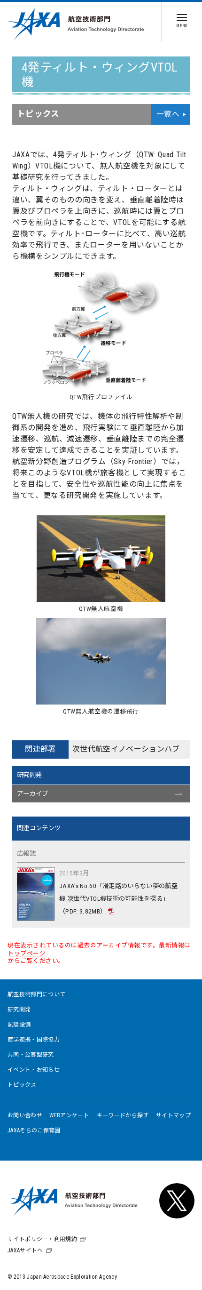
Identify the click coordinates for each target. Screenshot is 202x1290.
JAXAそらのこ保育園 (34, 1130)
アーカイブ (32, 793)
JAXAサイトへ (25, 1250)
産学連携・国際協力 (34, 1039)
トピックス (22, 1085)
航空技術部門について (36, 994)
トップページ (27, 953)
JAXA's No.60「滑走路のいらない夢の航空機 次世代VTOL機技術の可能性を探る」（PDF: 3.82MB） (118, 898)
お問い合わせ (25, 1115)
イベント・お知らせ (34, 1069)
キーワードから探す (123, 1115)
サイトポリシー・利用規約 (42, 1239)
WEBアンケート (69, 1115)
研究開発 (29, 774)
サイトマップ (173, 1115)
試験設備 (19, 1024)
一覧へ (167, 114)
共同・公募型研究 (31, 1054)
